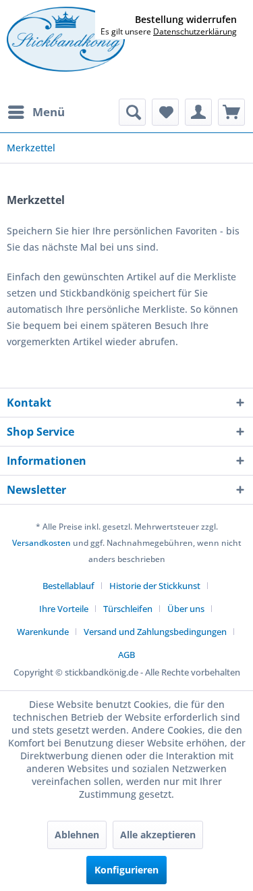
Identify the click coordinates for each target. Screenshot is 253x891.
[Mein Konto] (198, 112)
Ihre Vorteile (63, 609)
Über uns (185, 609)
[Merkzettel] (165, 112)
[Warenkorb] (231, 112)
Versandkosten (41, 543)
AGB (126, 654)
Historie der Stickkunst (154, 586)
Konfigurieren (126, 869)
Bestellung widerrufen (186, 20)
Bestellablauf (68, 586)
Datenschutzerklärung (195, 31)
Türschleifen (127, 609)
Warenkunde (43, 632)
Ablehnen (77, 834)
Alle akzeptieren (158, 834)
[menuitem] (36, 112)
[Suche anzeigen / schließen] (132, 112)
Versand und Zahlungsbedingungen (155, 632)
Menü (48, 112)
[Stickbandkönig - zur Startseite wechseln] (66, 39)
